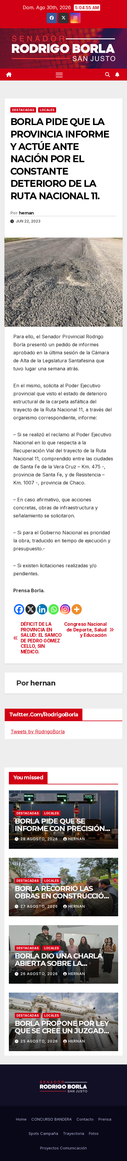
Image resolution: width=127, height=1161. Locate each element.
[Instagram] (65, 609)
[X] (30, 609)
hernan (26, 213)
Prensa (104, 1119)
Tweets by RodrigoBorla (38, 731)
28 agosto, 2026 (39, 839)
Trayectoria (73, 1133)
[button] (107, 75)
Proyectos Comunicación (63, 1148)
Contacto (85, 1119)
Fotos (94, 1133)
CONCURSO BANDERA (51, 1119)
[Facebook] (19, 609)
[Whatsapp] (53, 609)
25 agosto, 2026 (39, 1041)
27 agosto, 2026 (39, 906)
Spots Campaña (43, 1133)
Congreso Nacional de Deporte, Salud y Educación (85, 630)
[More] (76, 609)
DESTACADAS (23, 110)
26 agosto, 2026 (39, 974)
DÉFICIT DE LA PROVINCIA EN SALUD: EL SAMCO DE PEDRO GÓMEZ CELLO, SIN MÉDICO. (41, 638)
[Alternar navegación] (59, 74)
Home (21, 1119)
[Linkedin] (42, 609)
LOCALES (47, 110)
